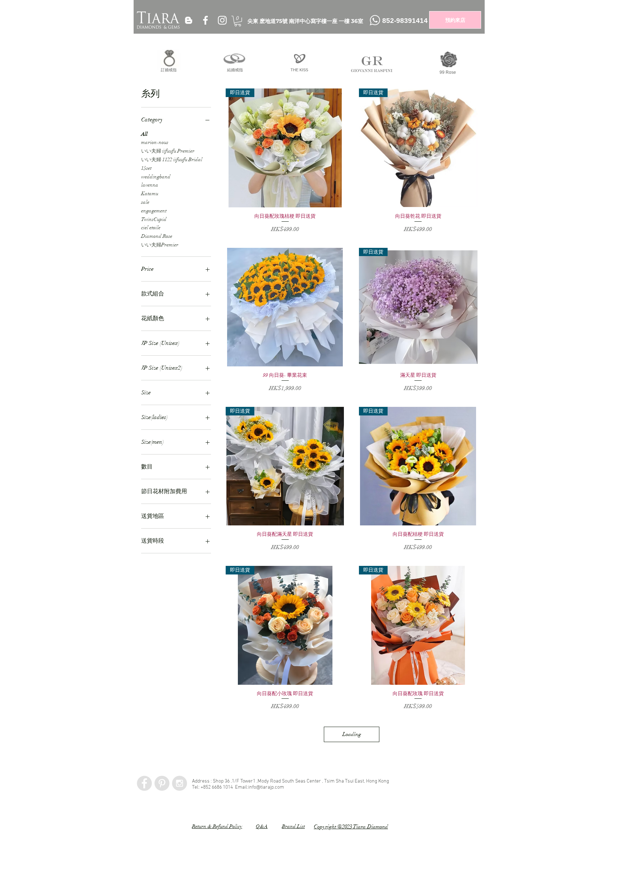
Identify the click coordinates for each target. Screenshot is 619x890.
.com (279, 787)
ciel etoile (150, 228)
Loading (351, 734)
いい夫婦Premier (159, 245)
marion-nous (154, 142)
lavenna (149, 185)
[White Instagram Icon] (222, 20)
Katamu (149, 194)
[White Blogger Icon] (189, 20)
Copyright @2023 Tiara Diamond (351, 826)
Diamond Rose (156, 236)
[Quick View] (285, 307)
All (144, 134)
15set (146, 168)
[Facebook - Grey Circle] (144, 783)
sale (145, 202)
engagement (154, 211)
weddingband (156, 177)
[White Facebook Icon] (205, 20)
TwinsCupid (154, 219)
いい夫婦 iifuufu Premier (168, 151)
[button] (237, 21)
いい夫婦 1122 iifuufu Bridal (171, 160)
